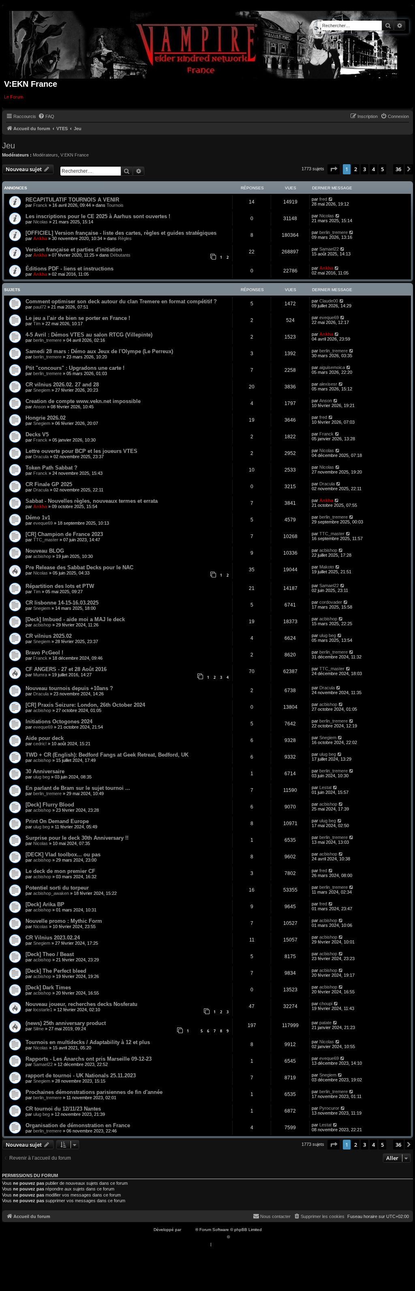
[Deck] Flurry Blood (50, 805)
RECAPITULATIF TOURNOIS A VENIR (72, 200)
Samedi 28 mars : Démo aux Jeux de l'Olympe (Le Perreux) (99, 351)
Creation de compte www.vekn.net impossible (83, 401)
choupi (325, 1003)
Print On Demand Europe (57, 821)
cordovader (330, 602)
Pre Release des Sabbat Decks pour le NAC (79, 567)
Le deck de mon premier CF (60, 871)
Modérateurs (45, 154)
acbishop (42, 556)
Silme (38, 1028)
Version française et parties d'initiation (74, 250)
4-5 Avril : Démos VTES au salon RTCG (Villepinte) (89, 335)
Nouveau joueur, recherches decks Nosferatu (81, 1004)
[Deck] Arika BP (45, 904)
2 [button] (355, 169)
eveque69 (329, 317)
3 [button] (364, 169)
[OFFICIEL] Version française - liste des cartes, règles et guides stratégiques (121, 233)
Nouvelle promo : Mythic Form (64, 921)
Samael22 (329, 249)
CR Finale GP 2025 (49, 484)
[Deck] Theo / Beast (50, 954)
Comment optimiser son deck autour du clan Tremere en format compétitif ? (121, 301)
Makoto (326, 566)
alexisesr (328, 384)
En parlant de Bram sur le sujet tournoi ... (78, 788)
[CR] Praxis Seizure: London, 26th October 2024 (85, 705)
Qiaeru (237, 1237)
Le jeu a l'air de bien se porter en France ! (78, 318)
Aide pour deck (45, 738)
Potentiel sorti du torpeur (57, 888)
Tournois (115, 205)
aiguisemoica (332, 367)
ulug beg (327, 635)
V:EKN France (74, 154)
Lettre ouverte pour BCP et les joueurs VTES (81, 451)
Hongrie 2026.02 (46, 418)
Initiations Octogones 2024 (59, 721)
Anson (39, 406)
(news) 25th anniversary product (66, 1023)
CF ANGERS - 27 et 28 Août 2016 (66, 669)
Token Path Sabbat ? (51, 468)
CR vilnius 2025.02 (49, 636)
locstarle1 (42, 1009)
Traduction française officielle (198, 1237)
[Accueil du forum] (203, 43)
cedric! (40, 743)
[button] (333, 169)
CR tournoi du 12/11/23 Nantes (63, 1109)
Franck (40, 205)
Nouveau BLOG (45, 551)
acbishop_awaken (51, 893)
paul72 (39, 307)
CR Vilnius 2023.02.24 (53, 938)
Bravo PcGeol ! (44, 653)
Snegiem (41, 390)
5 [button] (382, 169)
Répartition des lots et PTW (60, 586)
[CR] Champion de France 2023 (64, 534)
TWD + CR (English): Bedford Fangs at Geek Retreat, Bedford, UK (107, 755)
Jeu (8, 145)
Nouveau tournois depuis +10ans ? (69, 688)
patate (325, 1022)
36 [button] (398, 169)
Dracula (41, 456)
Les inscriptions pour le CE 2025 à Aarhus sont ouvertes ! (98, 216)
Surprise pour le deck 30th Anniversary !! (77, 838)
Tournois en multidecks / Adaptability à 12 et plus (88, 1042)
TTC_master (45, 539)
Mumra (40, 674)
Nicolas (40, 221)
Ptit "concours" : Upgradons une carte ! (75, 368)
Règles (125, 238)
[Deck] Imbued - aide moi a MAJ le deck (75, 619)
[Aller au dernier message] (331, 199)
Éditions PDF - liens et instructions (69, 269)
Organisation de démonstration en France (78, 1125)
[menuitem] (46, 116)
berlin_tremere (333, 232)
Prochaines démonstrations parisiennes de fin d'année (94, 1092)
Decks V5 (37, 434)
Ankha (40, 238)
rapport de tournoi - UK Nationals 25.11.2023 (81, 1075)
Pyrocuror (329, 1108)
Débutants (120, 255)
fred (323, 199)
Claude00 (328, 300)
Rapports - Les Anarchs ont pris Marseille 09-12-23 (89, 1059)
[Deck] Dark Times (48, 987)
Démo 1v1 (38, 518)
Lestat (325, 787)
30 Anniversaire (45, 771)
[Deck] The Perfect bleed (56, 971)
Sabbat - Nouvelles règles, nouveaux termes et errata (92, 501)
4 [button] (373, 169)
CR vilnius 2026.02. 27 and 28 (62, 385)
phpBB (188, 1229)
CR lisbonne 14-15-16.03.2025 (62, 603)
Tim (37, 323)
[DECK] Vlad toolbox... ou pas (63, 854)
